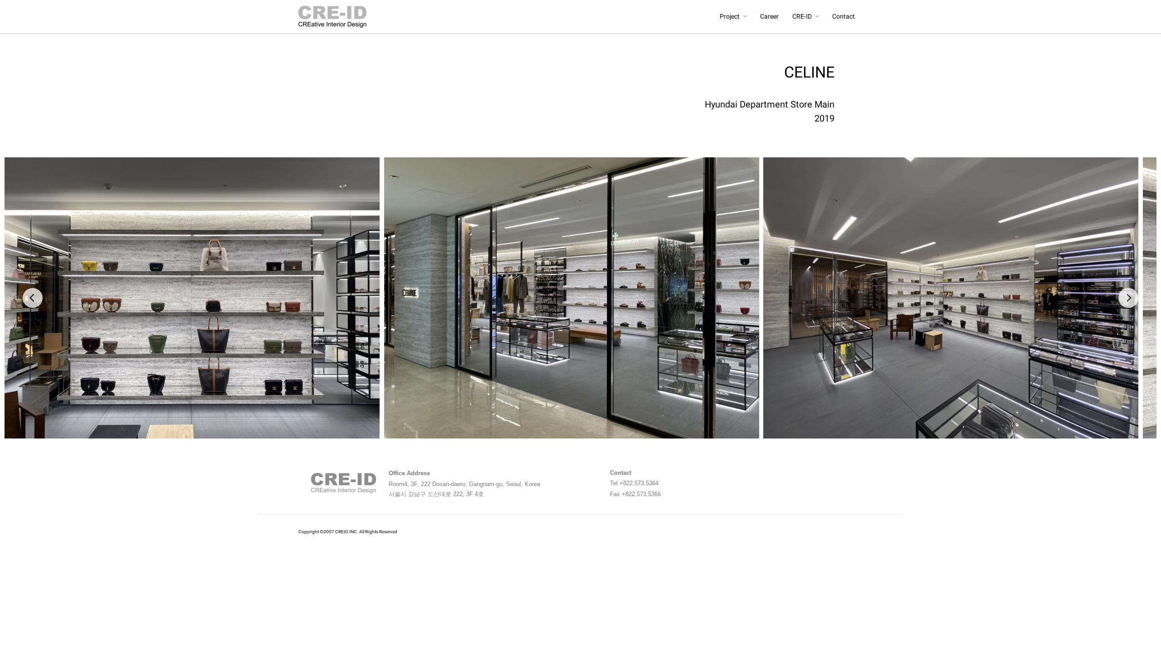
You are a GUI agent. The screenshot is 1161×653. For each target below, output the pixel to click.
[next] (1128, 298)
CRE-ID (802, 16)
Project (730, 16)
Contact (843, 16)
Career (769, 16)
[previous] (33, 298)
